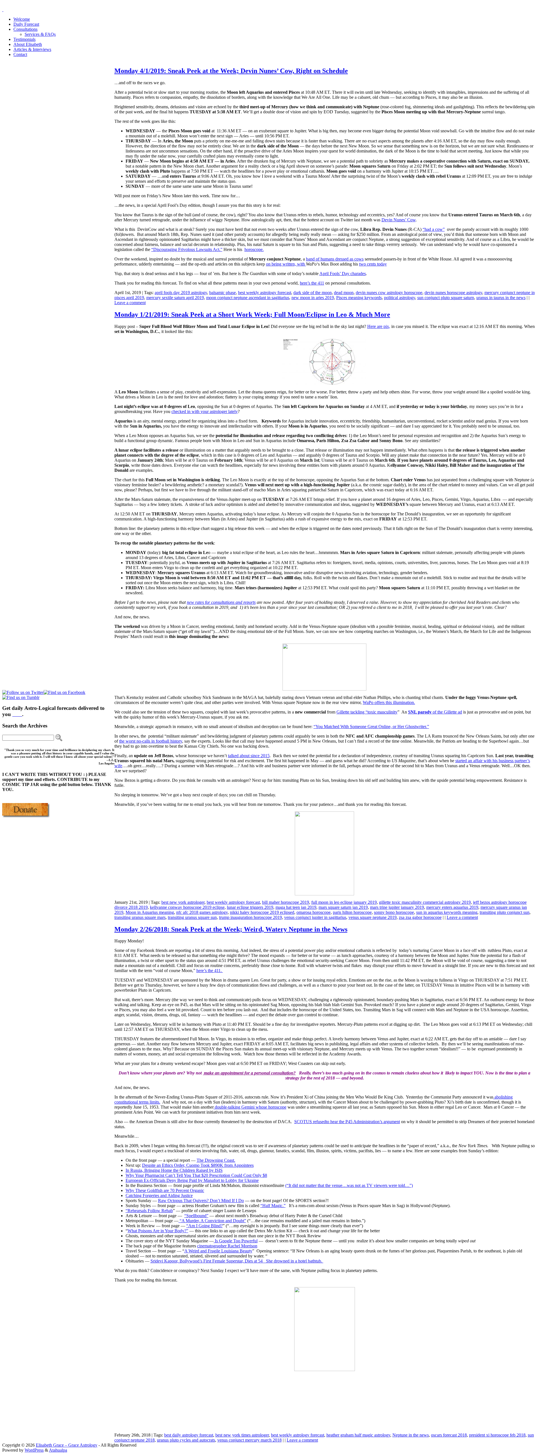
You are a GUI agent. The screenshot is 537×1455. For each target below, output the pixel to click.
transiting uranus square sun (192, 917)
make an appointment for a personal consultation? (249, 1073)
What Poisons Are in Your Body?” (158, 1230)
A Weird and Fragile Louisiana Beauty (218, 1251)
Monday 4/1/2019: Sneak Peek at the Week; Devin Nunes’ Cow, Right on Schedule (231, 70)
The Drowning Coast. (216, 1160)
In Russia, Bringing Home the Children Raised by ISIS (174, 1170)
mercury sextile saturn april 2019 (175, 297)
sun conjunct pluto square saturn (445, 297)
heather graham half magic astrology (358, 1435)
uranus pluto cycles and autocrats (186, 1440)
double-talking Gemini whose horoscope (250, 1107)
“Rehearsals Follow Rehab (149, 1210)
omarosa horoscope (313, 912)
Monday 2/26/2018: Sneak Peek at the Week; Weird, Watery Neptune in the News (230, 929)
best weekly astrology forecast (264, 292)
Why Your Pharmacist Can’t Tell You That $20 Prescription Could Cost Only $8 (196, 1175)
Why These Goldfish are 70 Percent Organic (165, 1190)
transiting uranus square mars (140, 917)
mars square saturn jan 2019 (343, 907)
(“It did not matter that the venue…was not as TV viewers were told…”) (349, 1185)
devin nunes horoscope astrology (453, 292)
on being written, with (286, 264)
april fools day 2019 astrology (181, 292)
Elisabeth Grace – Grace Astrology (66, 1445)
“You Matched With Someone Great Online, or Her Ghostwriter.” (371, 726)
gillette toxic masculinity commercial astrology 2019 (425, 902)
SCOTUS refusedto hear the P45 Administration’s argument (347, 1121)
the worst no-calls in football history (150, 741)
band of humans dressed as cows (335, 259)
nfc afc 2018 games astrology (202, 912)
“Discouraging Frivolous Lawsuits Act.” (186, 249)
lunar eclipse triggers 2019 (250, 907)
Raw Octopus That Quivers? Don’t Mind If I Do (201, 1200)
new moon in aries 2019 (312, 297)
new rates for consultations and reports (221, 602)
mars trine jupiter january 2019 (397, 907)
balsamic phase (222, 292)
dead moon (344, 292)
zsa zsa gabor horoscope (420, 917)
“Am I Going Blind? (204, 1225)
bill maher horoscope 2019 (285, 902)
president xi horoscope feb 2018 (497, 1435)
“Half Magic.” (273, 1205)
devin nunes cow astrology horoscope (389, 292)
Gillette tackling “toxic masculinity (366, 712)
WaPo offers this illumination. (389, 702)
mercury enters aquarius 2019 (452, 907)
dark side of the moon (312, 292)
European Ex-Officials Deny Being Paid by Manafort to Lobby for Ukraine (192, 1180)
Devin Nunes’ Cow (398, 219)
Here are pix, (378, 326)
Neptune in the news (410, 1435)
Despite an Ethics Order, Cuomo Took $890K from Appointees (198, 1165)
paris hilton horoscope (352, 912)
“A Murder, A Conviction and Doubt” (212, 1220)
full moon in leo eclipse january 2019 (344, 902)
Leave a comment (130, 302)
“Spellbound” (196, 1215)
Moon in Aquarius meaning (150, 912)
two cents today (373, 264)
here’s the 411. (209, 970)
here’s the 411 (312, 283)
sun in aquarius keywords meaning (446, 912)
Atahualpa (58, 1450)
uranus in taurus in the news (501, 297)
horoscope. (254, 249)
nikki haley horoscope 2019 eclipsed (262, 912)
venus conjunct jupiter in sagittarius (315, 917)
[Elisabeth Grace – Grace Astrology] (2, 9)
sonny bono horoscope (394, 912)
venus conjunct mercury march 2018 (249, 1440)
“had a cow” (434, 229)
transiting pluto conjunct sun (504, 912)
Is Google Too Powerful (236, 1240)
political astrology (399, 297)
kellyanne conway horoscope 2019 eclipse (187, 907)
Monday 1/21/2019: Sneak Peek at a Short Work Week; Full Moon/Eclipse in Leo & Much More (252, 314)
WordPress (34, 1450)
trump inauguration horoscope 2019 (250, 917)
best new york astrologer (182, 902)
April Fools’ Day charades (342, 273)
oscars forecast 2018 (449, 1435)
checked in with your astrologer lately (204, 411)
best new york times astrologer (242, 1435)
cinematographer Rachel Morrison (227, 1245)
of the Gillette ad (435, 712)
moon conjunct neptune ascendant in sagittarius (247, 297)
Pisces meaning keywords (359, 297)
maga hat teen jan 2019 (295, 907)
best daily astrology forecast (188, 1435)
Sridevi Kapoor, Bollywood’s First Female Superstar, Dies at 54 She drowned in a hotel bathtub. (236, 1261)
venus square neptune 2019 (372, 917)
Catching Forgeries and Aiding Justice (159, 1195)
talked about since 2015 (249, 755)
